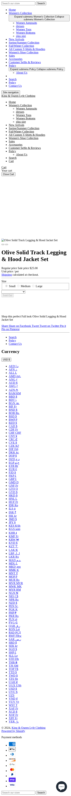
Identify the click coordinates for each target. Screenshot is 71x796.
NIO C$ (13, 596)
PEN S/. (13, 606)
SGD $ (13, 649)
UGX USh (15, 685)
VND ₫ (13, 698)
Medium (25, 286)
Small (12, 286)
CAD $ (13, 426)
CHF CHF (15, 432)
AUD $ (13, 382)
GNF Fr (13, 485)
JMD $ (13, 519)
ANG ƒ (13, 379)
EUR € (13, 469)
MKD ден (15, 566)
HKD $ (13, 495)
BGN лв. (14, 403)
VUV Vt (14, 701)
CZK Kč (14, 445)
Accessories (15, 59)
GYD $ (13, 492)
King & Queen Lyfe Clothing (18, 95)
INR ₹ (12, 512)
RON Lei (14, 629)
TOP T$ (13, 669)
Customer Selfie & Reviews (25, 62)
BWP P (13, 419)
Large (39, 286)
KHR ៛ (13, 532)
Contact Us (15, 85)
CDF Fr (13, 429)
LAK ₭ (13, 550)
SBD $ (13, 642)
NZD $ (13, 602)
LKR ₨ (14, 556)
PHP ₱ (12, 612)
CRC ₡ (13, 439)
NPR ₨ (14, 599)
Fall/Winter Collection (21, 45)
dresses (20, 26)
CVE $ (13, 442)
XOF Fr (13, 715)
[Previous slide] (2, 244)
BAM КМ (15, 393)
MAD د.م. (15, 560)
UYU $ (13, 692)
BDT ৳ (13, 399)
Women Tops (23, 29)
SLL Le (13, 655)
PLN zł (13, 619)
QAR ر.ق (14, 626)
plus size (21, 36)
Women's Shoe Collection (23, 52)
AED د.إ (13, 366)
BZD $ (13, 422)
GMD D (14, 482)
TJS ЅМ (13, 665)
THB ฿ (13, 662)
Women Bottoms (25, 32)
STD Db (14, 659)
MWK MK (15, 586)
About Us (21, 72)
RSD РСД (15, 632)
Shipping (6, 274)
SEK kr (13, 645)
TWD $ (13, 675)
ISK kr (13, 515)
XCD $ (13, 711)
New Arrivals (16, 39)
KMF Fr (13, 536)
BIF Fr (13, 406)
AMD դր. (15, 376)
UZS (11, 695)
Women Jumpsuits (26, 22)
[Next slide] (6, 244)
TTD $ (13, 672)
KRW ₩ (14, 539)
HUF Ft (13, 502)
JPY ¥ (12, 522)
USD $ (6, 359)
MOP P (13, 576)
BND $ (13, 409)
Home (12, 9)
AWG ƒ (13, 386)
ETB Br (13, 465)
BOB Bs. (14, 413)
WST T (13, 705)
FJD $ (12, 472)
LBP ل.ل (14, 553)
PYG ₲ (13, 622)
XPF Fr (13, 718)
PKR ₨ (14, 616)
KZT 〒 (13, 546)
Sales (12, 55)
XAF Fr (13, 708)
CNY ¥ (13, 436)
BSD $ (13, 416)
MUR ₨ (14, 579)
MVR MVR (16, 583)
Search (13, 79)
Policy (12, 65)
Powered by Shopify (13, 731)
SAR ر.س (15, 639)
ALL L (13, 372)
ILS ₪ (12, 508)
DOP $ (13, 455)
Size (3, 281)
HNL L (13, 498)
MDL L (13, 563)
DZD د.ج (14, 459)
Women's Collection (20, 13)
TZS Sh (13, 678)
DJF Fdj (13, 449)
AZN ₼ (13, 389)
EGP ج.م (14, 462)
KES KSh (14, 525)
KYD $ (13, 542)
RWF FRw (15, 635)
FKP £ (12, 475)
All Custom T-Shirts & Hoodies (27, 49)
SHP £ (12, 652)
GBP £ (13, 479)
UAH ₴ (13, 682)
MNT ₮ (13, 573)
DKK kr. (14, 452)
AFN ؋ (13, 369)
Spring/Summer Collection (24, 42)
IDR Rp (13, 505)
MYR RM (15, 589)
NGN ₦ (13, 593)
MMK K (14, 570)
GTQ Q (13, 488)
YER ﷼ (14, 721)
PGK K (13, 609)
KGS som (14, 529)
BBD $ (13, 396)
